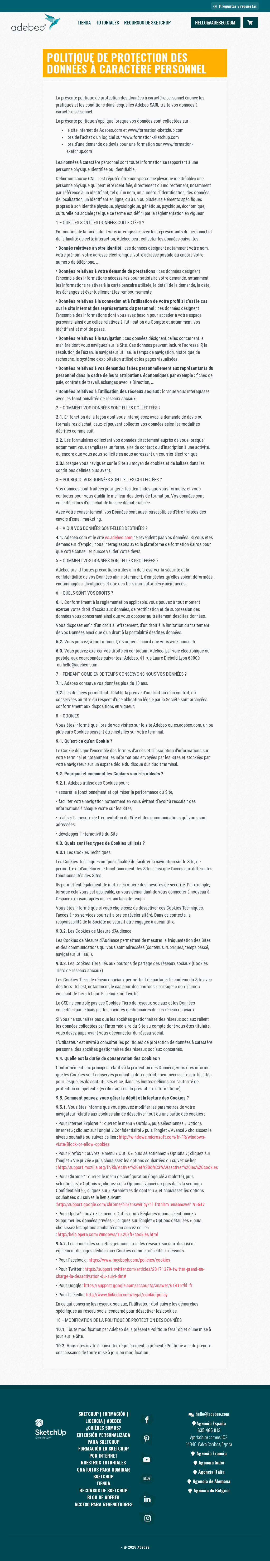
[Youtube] (147, 1466)
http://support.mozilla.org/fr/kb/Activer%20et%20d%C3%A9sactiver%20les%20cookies (138, 1167)
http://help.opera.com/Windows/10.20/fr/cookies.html (108, 1234)
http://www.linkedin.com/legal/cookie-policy (127, 1294)
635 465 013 (208, 1430)
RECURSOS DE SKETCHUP (147, 22)
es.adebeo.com (118, 537)
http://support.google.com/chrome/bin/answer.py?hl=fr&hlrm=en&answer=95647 (131, 1204)
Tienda (84, 22)
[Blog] (147, 1486)
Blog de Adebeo (103, 1497)
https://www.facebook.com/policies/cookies (130, 1260)
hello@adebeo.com (215, 22)
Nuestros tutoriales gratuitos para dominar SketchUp (103, 1469)
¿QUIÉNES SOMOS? (103, 1427)
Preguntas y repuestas (237, 6)
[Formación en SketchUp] (36, 22)
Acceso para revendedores (103, 1504)
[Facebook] (147, 1426)
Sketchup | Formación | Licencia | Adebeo (103, 1417)
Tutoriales (107, 22)
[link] (147, 1498)
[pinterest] (147, 1446)
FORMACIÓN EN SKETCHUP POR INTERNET (103, 1452)
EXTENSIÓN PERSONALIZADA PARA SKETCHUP (103, 1438)
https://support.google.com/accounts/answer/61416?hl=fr (139, 1285)
